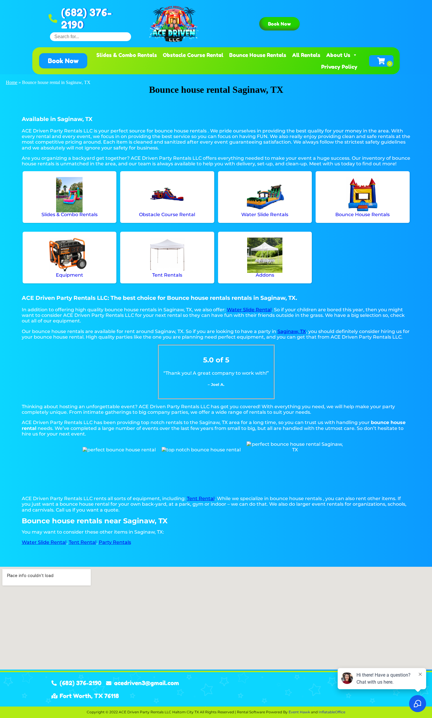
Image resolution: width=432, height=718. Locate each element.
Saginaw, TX (291, 331)
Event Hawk (299, 712)
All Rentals (306, 55)
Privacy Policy (339, 66)
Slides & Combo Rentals (126, 55)
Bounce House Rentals (257, 55)
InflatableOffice (332, 712)
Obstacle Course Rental (193, 55)
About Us (338, 55)
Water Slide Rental (249, 309)
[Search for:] (90, 36)
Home (11, 82)
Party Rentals (115, 542)
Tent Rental (201, 498)
